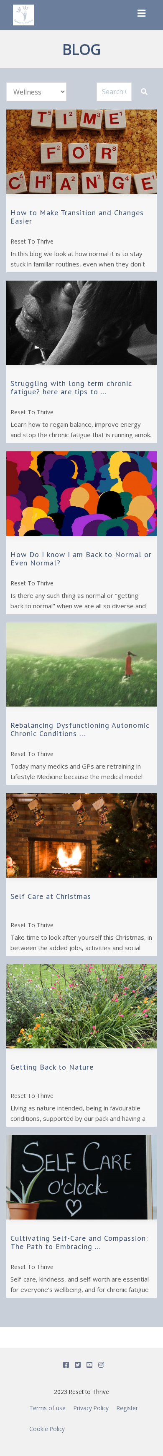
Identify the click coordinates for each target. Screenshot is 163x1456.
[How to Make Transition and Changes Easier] (81, 152)
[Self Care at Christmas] (81, 835)
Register (127, 1408)
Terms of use (47, 1408)
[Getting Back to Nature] (81, 1006)
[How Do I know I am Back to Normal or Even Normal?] (81, 493)
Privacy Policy (91, 1408)
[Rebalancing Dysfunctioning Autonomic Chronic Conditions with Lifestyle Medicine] (81, 664)
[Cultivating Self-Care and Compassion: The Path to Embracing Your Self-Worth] (81, 1177)
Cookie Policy (47, 1429)
